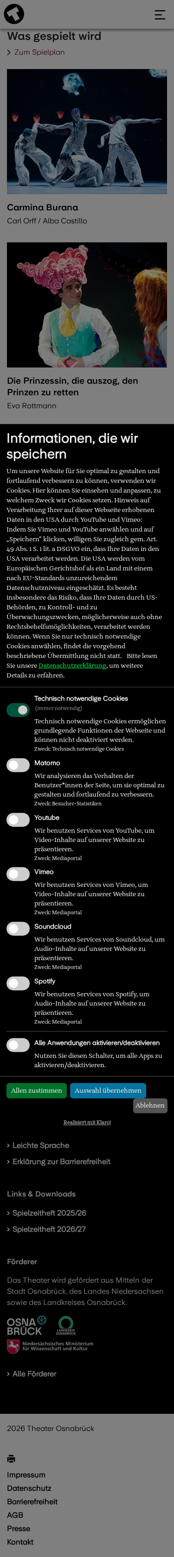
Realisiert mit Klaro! (87, 1122)
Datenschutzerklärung (72, 665)
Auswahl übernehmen (108, 1090)
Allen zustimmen (36, 1090)
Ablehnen (150, 1105)
